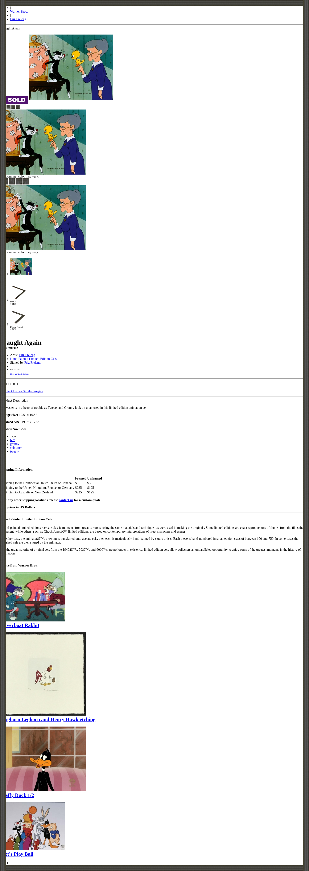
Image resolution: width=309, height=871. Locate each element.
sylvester (16, 447)
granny (14, 444)
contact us (66, 500)
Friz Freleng (18, 19)
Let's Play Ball (17, 854)
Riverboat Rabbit (20, 625)
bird (12, 440)
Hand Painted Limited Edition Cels (33, 359)
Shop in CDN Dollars (19, 374)
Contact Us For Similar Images (22, 391)
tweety (14, 451)
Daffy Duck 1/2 (18, 795)
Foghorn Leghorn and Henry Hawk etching (48, 719)
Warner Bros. (19, 11)
